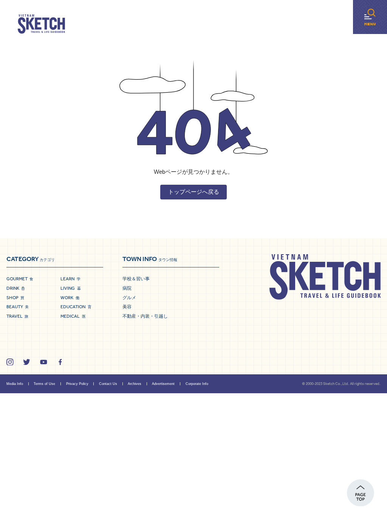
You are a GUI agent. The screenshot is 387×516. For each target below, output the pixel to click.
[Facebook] (60, 362)
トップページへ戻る (193, 191)
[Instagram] (10, 362)
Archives (134, 384)
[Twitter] (26, 362)
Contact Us (108, 384)
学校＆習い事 (136, 278)
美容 (127, 306)
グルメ (129, 297)
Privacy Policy (77, 384)
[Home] (41, 24)
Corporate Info (197, 384)
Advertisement (163, 384)
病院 (127, 288)
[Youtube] (43, 362)
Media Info (14, 384)
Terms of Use (44, 384)
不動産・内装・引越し (145, 316)
